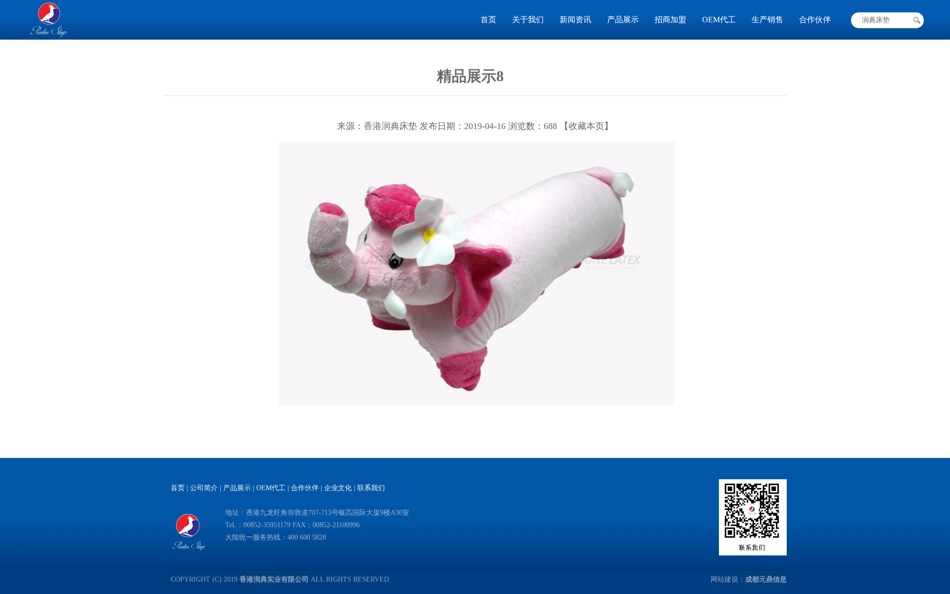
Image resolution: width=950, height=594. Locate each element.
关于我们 (528, 19)
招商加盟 (670, 19)
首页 (488, 19)
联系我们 (371, 488)
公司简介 (204, 488)
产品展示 (623, 19)
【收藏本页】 (586, 126)
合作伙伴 (815, 19)
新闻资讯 (575, 19)
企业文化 (338, 488)
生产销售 (767, 19)
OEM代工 (719, 19)
